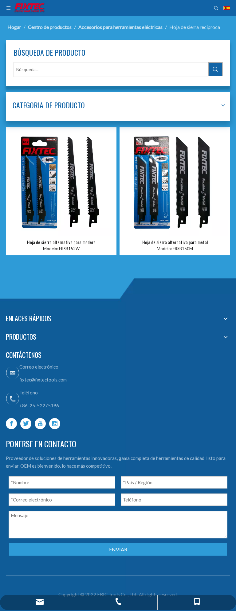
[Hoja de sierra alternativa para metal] (174, 182)
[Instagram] (54, 423)
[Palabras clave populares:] (215, 69)
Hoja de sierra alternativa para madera (61, 242)
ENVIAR (118, 549)
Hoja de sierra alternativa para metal (175, 242)
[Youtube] (40, 423)
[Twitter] (25, 423)
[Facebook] (11, 423)
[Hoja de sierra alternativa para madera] (61, 182)
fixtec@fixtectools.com (43, 379)
